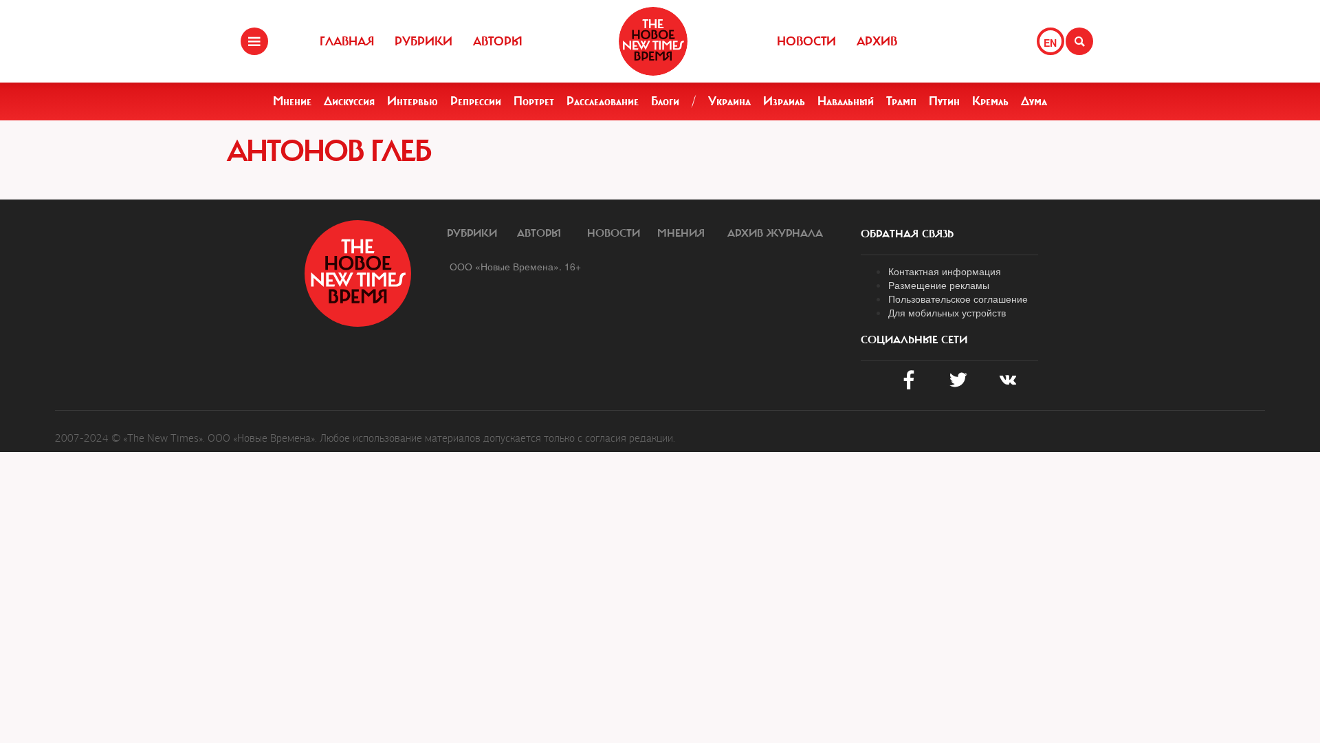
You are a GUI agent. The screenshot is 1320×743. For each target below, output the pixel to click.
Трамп (901, 101)
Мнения (681, 233)
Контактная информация (944, 271)
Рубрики (423, 41)
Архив (877, 41)
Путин (944, 101)
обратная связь (907, 234)
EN (1050, 43)
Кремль (990, 101)
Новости (806, 41)
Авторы (497, 41)
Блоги (665, 101)
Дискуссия (349, 101)
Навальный (845, 101)
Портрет (534, 101)
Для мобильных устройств (947, 312)
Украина (729, 101)
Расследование (602, 101)
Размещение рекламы (938, 285)
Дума (1034, 101)
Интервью (412, 101)
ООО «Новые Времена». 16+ (515, 266)
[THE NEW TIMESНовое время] (653, 41)
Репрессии (475, 101)
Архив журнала (775, 233)
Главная (347, 41)
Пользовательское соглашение (958, 298)
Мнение (292, 101)
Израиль (784, 101)
